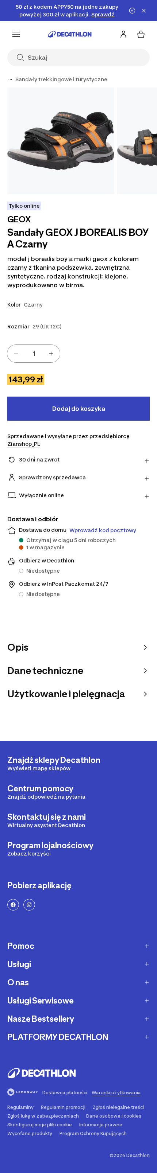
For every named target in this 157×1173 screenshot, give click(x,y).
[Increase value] (51, 353)
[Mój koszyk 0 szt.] (141, 34)
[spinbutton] (33, 353)
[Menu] (16, 34)
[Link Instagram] (29, 905)
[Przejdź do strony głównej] (70, 34)
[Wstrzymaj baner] (132, 10)
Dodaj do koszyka (78, 408)
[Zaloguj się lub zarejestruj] (123, 34)
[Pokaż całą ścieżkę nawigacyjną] (10, 79)
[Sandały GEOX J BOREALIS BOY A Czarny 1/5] (60, 140)
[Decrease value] (16, 353)
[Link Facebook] (13, 905)
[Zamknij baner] (144, 10)
